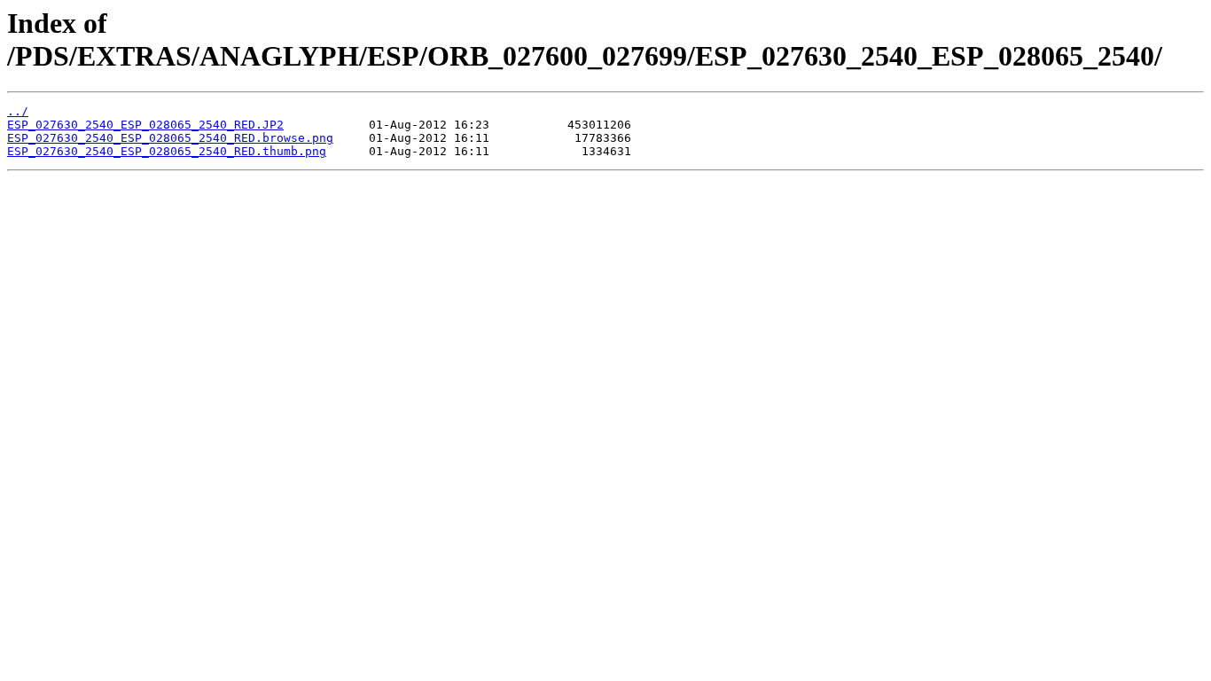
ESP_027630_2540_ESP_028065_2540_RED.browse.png (170, 138)
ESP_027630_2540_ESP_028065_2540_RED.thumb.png (166, 151)
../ (17, 111)
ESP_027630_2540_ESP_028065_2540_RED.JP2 (145, 124)
